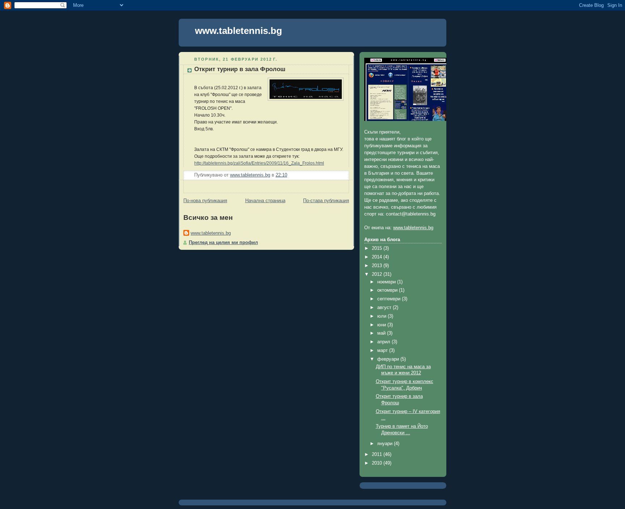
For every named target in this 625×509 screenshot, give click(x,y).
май (382, 333)
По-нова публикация (205, 200)
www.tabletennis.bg (238, 30)
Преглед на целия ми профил (223, 242)
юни (382, 324)
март (383, 350)
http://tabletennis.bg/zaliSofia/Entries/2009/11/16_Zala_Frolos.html (259, 163)
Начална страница (265, 200)
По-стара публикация (326, 200)
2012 (377, 274)
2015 (377, 248)
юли (382, 316)
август (385, 307)
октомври (388, 290)
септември (389, 298)
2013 (377, 265)
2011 (377, 454)
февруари (388, 359)
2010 (377, 463)
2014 (377, 257)
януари (385, 443)
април (384, 341)
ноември (387, 281)
